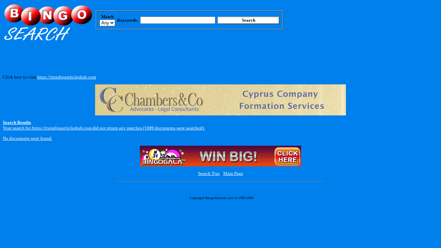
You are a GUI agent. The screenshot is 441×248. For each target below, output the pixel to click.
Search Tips (209, 173)
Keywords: (127, 20)
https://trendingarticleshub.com (66, 77)
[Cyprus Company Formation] (220, 113)
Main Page (233, 173)
